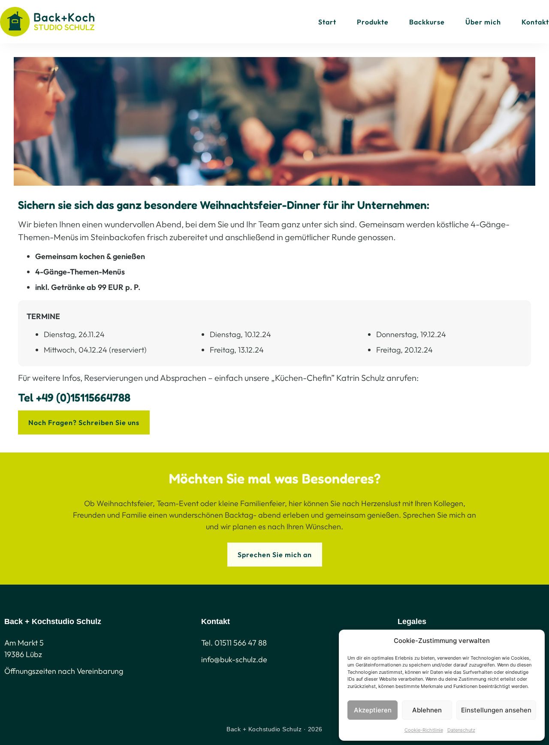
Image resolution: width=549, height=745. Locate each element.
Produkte (373, 22)
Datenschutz (461, 730)
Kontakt (535, 22)
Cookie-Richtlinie (423, 730)
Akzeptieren (373, 710)
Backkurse (427, 22)
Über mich (483, 22)
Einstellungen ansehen (496, 710)
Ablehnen (427, 710)
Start (327, 22)
